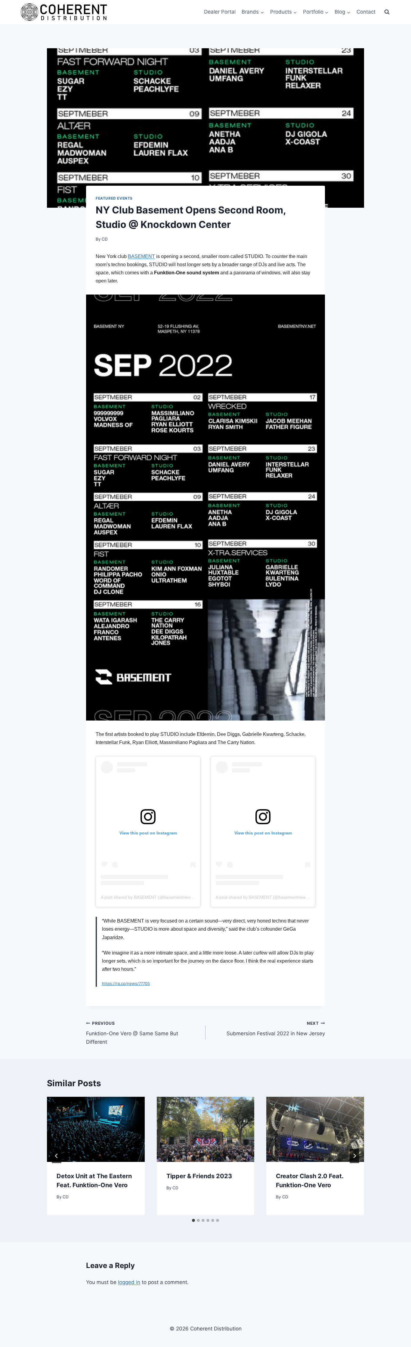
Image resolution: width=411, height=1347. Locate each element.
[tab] (193, 1220)
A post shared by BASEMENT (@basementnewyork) (150, 897)
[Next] (354, 1156)
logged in (129, 1282)
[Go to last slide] (56, 1156)
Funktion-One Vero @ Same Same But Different (132, 1033)
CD (105, 239)
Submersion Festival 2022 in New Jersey (276, 1029)
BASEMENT (141, 256)
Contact (366, 12)
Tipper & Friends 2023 (199, 1176)
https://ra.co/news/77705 (126, 983)
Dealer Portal (220, 12)
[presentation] (96, 1129)
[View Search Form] (387, 12)
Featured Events (114, 198)
